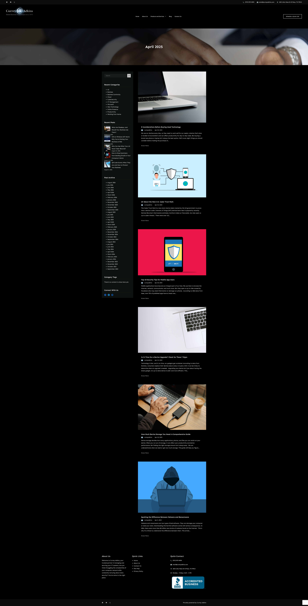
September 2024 (112, 239)
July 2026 (110, 185)
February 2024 (112, 257)
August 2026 (111, 182)
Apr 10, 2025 (158, 437)
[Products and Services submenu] (165, 16)
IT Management (112, 102)
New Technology (113, 107)
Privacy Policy (138, 571)
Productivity (111, 112)
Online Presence (112, 109)
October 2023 (111, 266)
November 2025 (112, 205)
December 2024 (112, 232)
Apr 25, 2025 (158, 205)
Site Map (137, 568)
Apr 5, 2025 (158, 520)
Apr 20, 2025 (158, 283)
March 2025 (111, 224)
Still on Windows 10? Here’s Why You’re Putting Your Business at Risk (121, 139)
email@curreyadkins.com (266, 2)
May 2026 (110, 190)
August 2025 (111, 212)
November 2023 (112, 264)
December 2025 (112, 202)
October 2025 (111, 207)
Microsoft (110, 104)
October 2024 (111, 237)
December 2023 (112, 261)
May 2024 (110, 249)
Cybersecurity (112, 99)
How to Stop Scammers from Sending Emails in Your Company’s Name (121, 155)
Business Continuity (113, 94)
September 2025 (112, 210)
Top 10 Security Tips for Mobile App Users (157, 280)
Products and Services (157, 16)
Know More (145, 146)
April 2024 (110, 252)
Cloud (109, 97)
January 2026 (111, 200)
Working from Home (114, 114)
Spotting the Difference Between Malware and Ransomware (165, 517)
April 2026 (110, 192)
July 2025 (110, 215)
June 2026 (110, 187)
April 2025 (110, 222)
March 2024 (111, 254)
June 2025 (110, 217)
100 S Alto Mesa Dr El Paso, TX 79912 (290, 2)
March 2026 (111, 195)
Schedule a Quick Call (292, 16)
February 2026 (112, 197)
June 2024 (110, 247)
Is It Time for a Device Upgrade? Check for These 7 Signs (164, 357)
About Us (137, 563)
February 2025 (112, 227)
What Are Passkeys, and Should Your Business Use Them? (120, 129)
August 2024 (111, 242)
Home (136, 560)
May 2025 (110, 220)
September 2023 (112, 269)
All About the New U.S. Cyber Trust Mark (157, 202)
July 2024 (110, 244)
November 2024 (112, 234)
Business (110, 92)
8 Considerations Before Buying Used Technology (161, 127)
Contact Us (137, 566)
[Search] (129, 75)
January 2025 (111, 229)
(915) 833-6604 (249, 2)
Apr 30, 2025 (158, 130)
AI (108, 90)
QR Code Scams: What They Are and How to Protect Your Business (121, 165)
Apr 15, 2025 (158, 360)
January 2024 (111, 259)
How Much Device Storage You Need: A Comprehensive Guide (165, 434)
